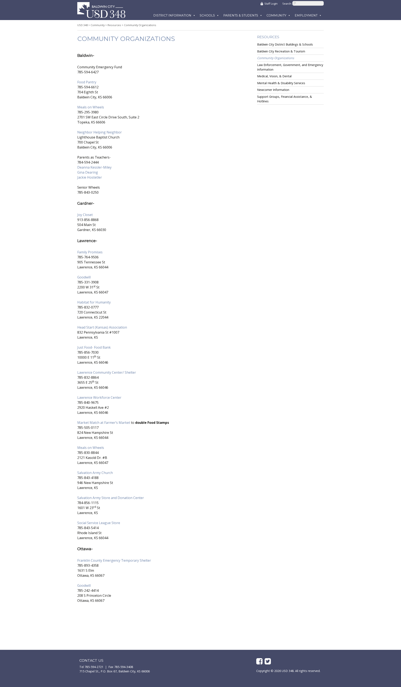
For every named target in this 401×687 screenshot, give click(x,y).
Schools (207, 15)
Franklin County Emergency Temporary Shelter (114, 560)
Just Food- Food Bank (94, 347)
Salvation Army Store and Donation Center (110, 497)
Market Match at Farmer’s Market (104, 422)
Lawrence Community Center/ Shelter (106, 372)
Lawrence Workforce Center (99, 397)
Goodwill (84, 277)
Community (276, 15)
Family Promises (90, 252)
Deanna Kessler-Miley (94, 167)
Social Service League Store (98, 523)
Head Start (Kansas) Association (102, 327)
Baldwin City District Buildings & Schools (285, 44)
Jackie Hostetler (89, 177)
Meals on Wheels (90, 107)
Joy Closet (85, 214)
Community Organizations (275, 58)
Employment (306, 15)
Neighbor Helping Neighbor (99, 132)
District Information (172, 15)
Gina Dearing (87, 172)
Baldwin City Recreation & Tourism (281, 51)
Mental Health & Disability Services (281, 83)
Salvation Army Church (95, 472)
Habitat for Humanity (94, 302)
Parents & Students (240, 15)
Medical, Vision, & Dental (274, 76)
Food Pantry (86, 82)
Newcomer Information (273, 90)
